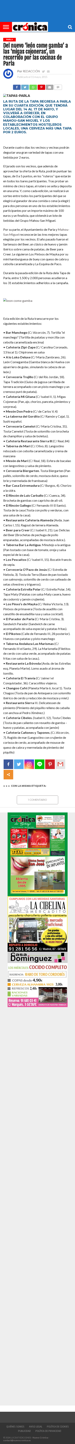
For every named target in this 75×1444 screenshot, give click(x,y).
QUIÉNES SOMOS (15, 1426)
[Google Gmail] (60, 764)
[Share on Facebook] (17, 86)
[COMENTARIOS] (58, 86)
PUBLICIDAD (24, 1431)
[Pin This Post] (41, 86)
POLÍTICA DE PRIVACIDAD (48, 1431)
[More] (8, 774)
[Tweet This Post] (25, 86)
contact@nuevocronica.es (17, 1440)
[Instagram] (29, 764)
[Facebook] (8, 764)
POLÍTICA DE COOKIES (58, 1426)
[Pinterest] (50, 764)
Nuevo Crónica (40, 1437)
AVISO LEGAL (35, 1426)
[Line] (39, 764)
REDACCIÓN (31, 71)
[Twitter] (19, 764)
